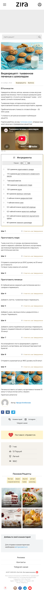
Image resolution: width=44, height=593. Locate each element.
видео (18, 479)
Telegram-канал (22, 423)
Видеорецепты (21, 83)
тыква (24, 482)
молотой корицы (29, 207)
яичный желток (14, 180)
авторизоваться (21, 547)
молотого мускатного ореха (23, 217)
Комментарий (17, 419)
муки (19, 189)
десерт (32, 479)
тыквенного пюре (24, 185)
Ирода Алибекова (23, 403)
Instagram (31, 419)
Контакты (20, 562)
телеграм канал (26, 122)
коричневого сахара (25, 169)
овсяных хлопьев (23, 194)
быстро (10, 479)
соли (21, 203)
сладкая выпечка (14, 482)
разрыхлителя (26, 198)
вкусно (25, 479)
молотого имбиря (29, 211)
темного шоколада (24, 222)
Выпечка (31, 83)
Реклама (21, 557)
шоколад (32, 482)
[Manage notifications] (5, 587)
